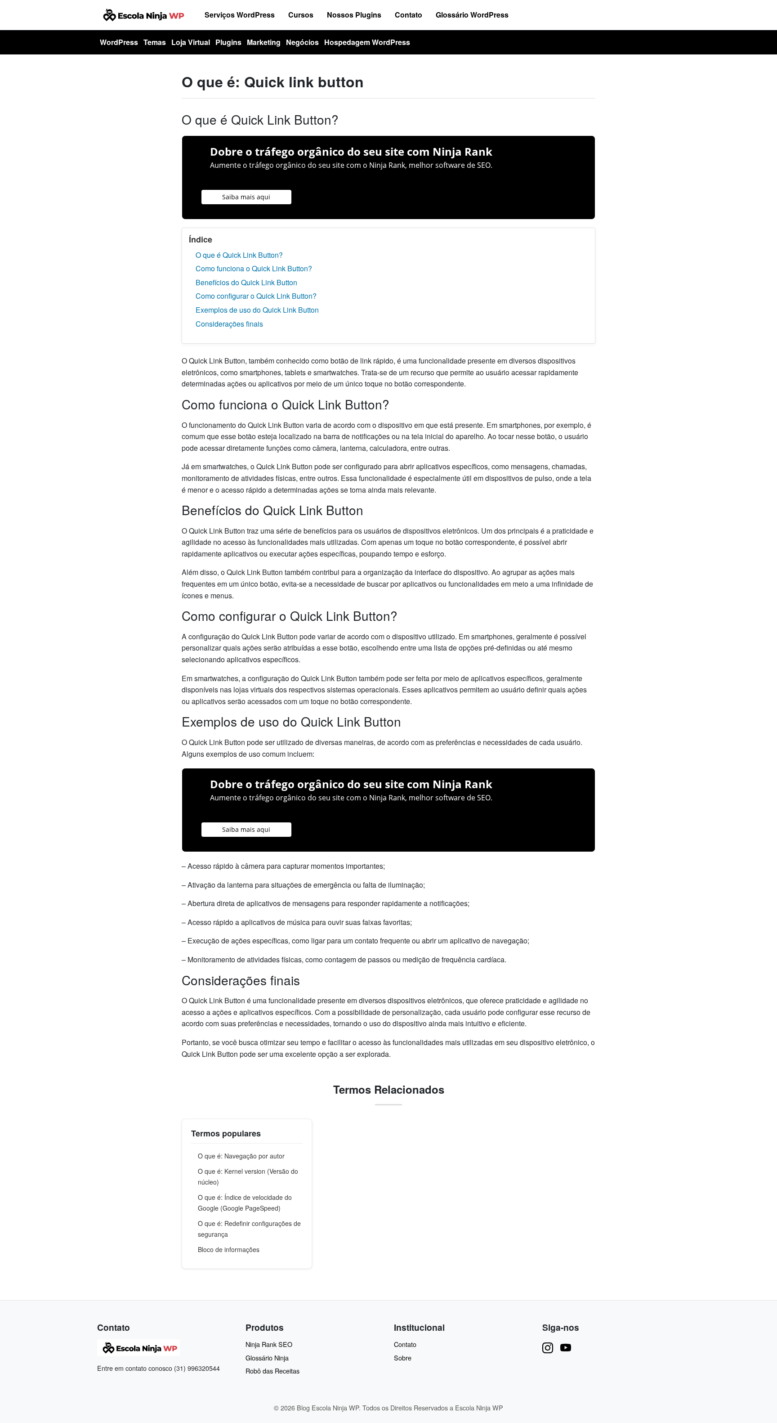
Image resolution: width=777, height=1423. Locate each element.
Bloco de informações (228, 1249)
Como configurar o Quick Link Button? (256, 296)
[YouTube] (565, 1347)
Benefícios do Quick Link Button (246, 282)
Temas (154, 42)
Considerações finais (229, 324)
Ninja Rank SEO (269, 1344)
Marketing (264, 42)
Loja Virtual (190, 42)
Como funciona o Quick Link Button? (254, 268)
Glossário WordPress (472, 14)
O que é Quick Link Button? (239, 255)
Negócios (302, 42)
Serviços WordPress (240, 14)
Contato (408, 14)
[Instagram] (547, 1347)
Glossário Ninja (267, 1357)
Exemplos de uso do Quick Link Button (257, 310)
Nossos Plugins (354, 14)
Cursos (300, 14)
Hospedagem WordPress (367, 42)
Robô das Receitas (272, 1370)
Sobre (402, 1357)
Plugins (228, 42)
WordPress (119, 42)
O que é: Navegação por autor (241, 1155)
